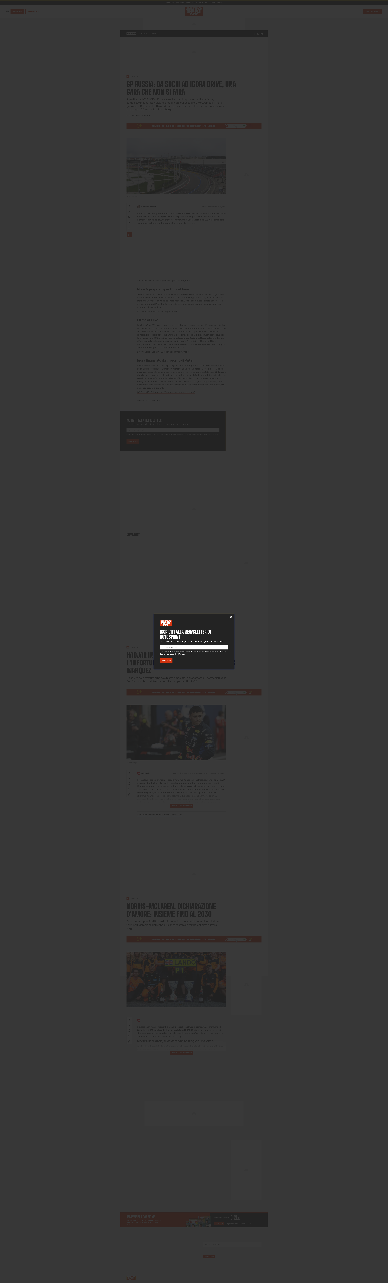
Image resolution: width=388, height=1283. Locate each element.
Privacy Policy (204, 652)
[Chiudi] (231, 616)
